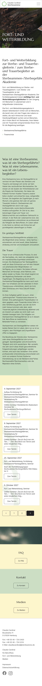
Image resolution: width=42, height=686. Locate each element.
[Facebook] (4, 673)
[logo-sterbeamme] (11, 3)
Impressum (6, 664)
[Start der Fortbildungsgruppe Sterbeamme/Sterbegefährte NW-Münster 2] (21, 468)
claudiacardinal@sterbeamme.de (21, 645)
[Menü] (38, 3)
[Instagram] (11, 673)
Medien (5, 659)
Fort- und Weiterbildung (11, 656)
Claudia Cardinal (8, 650)
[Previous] (6, 513)
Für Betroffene (7, 653)
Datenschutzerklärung (10, 667)
